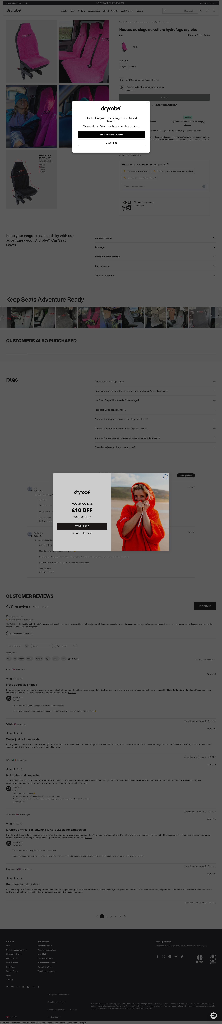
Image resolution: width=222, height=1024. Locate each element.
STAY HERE (111, 142)
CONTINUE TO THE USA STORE (111, 135)
